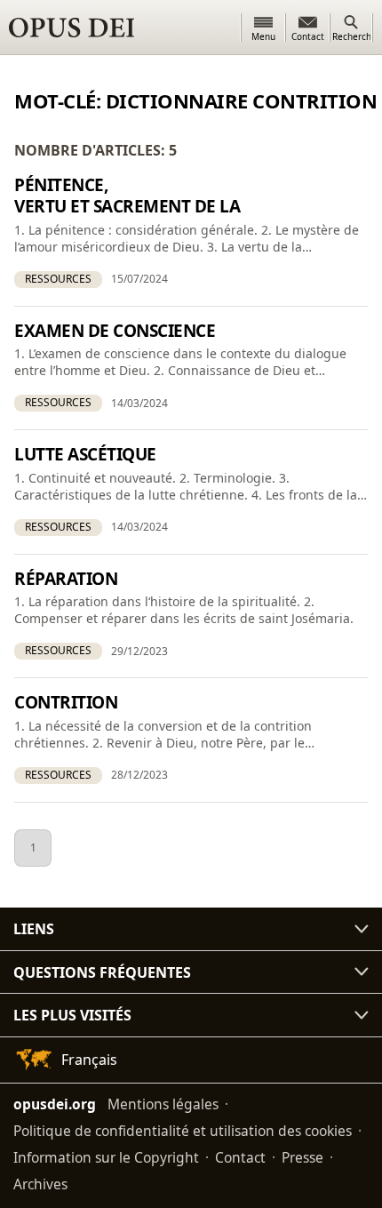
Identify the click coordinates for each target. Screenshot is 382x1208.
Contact (240, 1157)
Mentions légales (163, 1104)
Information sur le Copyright (106, 1157)
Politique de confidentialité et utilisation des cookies (182, 1130)
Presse (302, 1157)
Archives (40, 1184)
